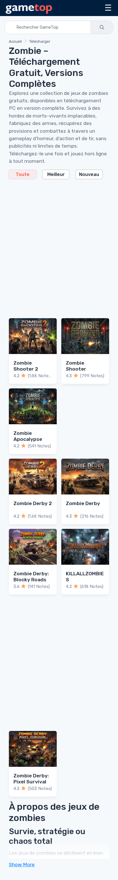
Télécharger (39, 41)
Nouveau (89, 174)
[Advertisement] (59, 245)
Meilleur (56, 174)
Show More (22, 864)
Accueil (15, 41)
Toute (23, 174)
